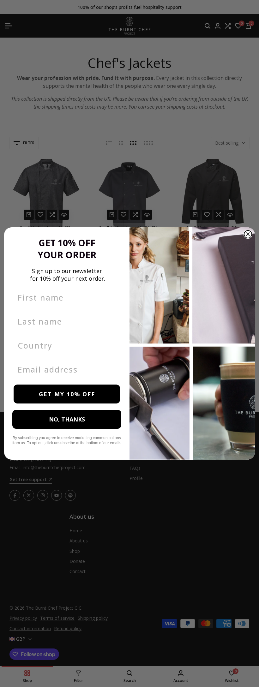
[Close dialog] (248, 234)
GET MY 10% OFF (67, 394)
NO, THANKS (67, 419)
